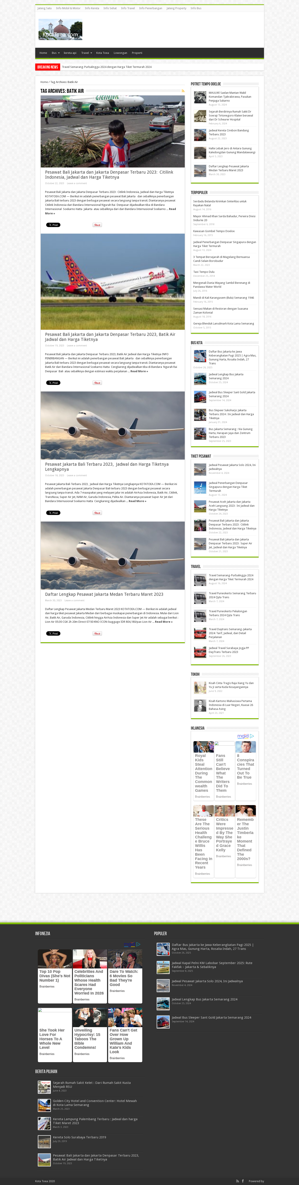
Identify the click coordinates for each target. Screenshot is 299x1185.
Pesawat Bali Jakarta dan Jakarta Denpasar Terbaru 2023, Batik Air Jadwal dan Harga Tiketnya (96, 1157)
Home (43, 53)
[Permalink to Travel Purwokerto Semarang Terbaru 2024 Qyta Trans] (200, 598)
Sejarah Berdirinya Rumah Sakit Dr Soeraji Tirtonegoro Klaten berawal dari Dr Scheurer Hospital (231, 115)
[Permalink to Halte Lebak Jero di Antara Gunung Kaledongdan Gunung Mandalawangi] (200, 153)
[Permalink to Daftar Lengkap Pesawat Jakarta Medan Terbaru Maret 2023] (113, 556)
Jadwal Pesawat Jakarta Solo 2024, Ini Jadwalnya (207, 981)
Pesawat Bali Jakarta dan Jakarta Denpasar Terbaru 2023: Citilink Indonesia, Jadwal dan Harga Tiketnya (109, 175)
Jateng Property (176, 8)
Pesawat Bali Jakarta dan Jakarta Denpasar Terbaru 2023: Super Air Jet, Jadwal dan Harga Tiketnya (230, 543)
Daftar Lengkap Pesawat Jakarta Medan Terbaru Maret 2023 (104, 594)
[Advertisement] (181, 26)
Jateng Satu (44, 8)
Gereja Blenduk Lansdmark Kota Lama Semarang (223, 323)
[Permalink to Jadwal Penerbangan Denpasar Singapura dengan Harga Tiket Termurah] (200, 487)
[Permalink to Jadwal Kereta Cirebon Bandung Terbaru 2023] (200, 135)
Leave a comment (77, 183)
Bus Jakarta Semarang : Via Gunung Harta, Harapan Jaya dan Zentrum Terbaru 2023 (231, 433)
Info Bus (196, 8)
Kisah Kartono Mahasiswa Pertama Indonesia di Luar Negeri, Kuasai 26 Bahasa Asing (231, 705)
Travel (85, 53)
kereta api (70, 53)
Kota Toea (102, 53)
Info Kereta (92, 8)
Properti (137, 53)
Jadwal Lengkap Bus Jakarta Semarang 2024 (204, 999)
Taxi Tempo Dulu (204, 271)
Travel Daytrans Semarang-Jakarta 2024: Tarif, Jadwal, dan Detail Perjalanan (230, 633)
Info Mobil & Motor (68, 8)
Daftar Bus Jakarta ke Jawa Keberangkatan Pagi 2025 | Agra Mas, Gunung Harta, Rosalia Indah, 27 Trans (213, 947)
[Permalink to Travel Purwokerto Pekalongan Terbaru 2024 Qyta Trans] (200, 616)
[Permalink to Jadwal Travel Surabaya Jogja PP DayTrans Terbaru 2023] (200, 653)
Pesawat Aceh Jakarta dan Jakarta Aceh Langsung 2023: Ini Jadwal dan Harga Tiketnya (232, 505)
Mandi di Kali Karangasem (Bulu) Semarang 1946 (223, 297)
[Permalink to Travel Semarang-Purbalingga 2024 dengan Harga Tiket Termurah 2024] (200, 580)
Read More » (139, 371)
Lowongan (120, 53)
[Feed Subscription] (183, 91)
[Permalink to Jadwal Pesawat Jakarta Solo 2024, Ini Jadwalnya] (200, 470)
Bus (54, 53)
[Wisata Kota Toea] (60, 37)
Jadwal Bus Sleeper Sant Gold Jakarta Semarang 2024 (211, 1017)
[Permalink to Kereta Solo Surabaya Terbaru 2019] (44, 1142)
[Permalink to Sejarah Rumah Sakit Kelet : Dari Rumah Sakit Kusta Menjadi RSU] (44, 1087)
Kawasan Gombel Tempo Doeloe (214, 231)
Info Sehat (110, 8)
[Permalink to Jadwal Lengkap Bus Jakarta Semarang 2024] (200, 379)
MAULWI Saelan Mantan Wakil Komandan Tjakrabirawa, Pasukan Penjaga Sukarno (113, 67)
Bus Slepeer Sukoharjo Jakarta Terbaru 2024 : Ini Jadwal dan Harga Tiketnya (231, 414)
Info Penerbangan (150, 8)
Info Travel (128, 8)
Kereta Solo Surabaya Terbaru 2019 (79, 1137)
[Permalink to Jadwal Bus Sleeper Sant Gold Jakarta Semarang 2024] (200, 397)
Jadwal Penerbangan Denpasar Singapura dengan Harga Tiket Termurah (228, 486)
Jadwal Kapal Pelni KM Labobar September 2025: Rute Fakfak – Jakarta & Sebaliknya (212, 965)
